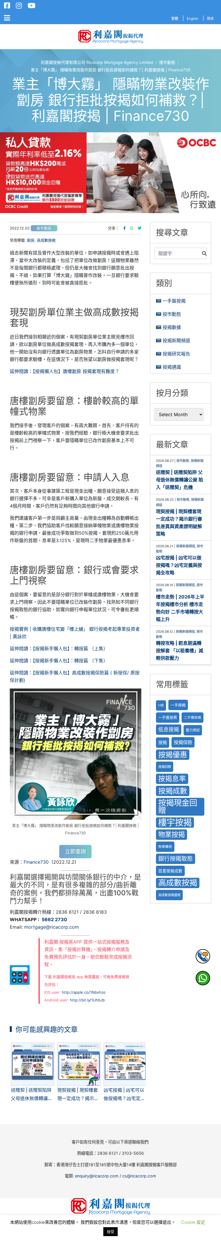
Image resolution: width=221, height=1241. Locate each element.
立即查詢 (75, 851)
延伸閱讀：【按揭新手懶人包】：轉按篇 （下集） (59, 660)
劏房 (31, 240)
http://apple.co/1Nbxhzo (84, 992)
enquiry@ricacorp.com (97, 1175)
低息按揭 (168, 729)
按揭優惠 (172, 754)
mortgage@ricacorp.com (51, 927)
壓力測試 (193, 730)
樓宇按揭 (175, 822)
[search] (177, 253)
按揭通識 (172, 367)
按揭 (162, 742)
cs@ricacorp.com (139, 1175)
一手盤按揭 (174, 301)
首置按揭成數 (170, 871)
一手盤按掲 (167, 717)
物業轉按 (165, 847)
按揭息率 (172, 779)
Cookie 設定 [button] (193, 1222)
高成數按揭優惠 (169, 895)
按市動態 (44, 228)
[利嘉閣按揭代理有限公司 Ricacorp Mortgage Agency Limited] (110, 36)
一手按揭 (178, 705)
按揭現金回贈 (177, 806)
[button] (9, 172)
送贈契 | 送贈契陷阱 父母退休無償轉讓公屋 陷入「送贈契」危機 (179, 479)
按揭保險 (183, 742)
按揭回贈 (164, 767)
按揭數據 (172, 327)
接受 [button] (110, 1231)
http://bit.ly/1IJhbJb (87, 1000)
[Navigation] (7, 18)
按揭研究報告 (176, 354)
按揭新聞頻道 (176, 340)
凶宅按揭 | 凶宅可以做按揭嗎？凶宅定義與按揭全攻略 (179, 565)
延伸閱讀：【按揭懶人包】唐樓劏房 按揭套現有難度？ (64, 371)
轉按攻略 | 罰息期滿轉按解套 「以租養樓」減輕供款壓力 (179, 650)
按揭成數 (172, 790)
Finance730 (36, 862)
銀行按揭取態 (175, 858)
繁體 (174, 18)
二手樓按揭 (192, 718)
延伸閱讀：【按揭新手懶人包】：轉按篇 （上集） (59, 648)
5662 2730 (54, 919)
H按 (161, 705)
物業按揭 (171, 834)
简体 (210, 18)
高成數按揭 (46, 240)
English (192, 18)
